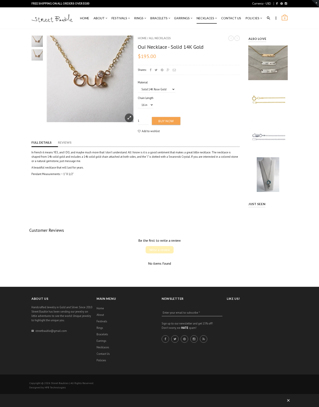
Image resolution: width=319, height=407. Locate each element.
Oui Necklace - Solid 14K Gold (171, 47)
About (100, 315)
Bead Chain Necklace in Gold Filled (268, 98)
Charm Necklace (268, 173)
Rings (100, 328)
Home (142, 38)
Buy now (166, 121)
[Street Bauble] (53, 18)
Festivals (102, 321)
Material (143, 82)
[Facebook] (277, 3)
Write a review (159, 250)
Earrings (101, 341)
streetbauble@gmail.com (51, 331)
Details (269, 75)
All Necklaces (160, 38)
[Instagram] (286, 3)
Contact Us (103, 354)
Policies (101, 360)
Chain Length (145, 98)
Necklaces (103, 347)
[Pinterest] (281, 3)
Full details (41, 142)
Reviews (64, 142)
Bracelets (102, 334)
